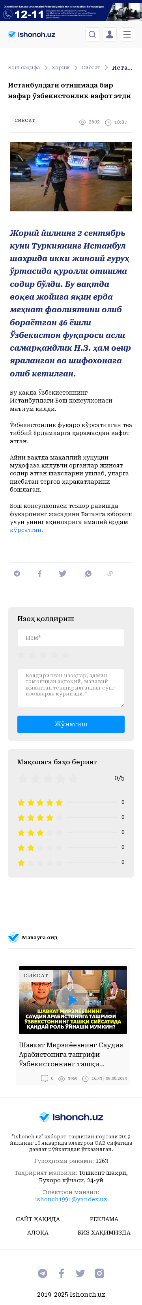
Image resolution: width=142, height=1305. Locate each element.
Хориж (61, 67)
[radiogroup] (43, 655)
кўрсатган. (26, 530)
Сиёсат (91, 67)
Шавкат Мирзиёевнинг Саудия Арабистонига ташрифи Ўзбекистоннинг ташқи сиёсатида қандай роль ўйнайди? (71, 1055)
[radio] (21, 655)
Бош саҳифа (24, 67)
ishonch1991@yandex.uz (71, 1199)
